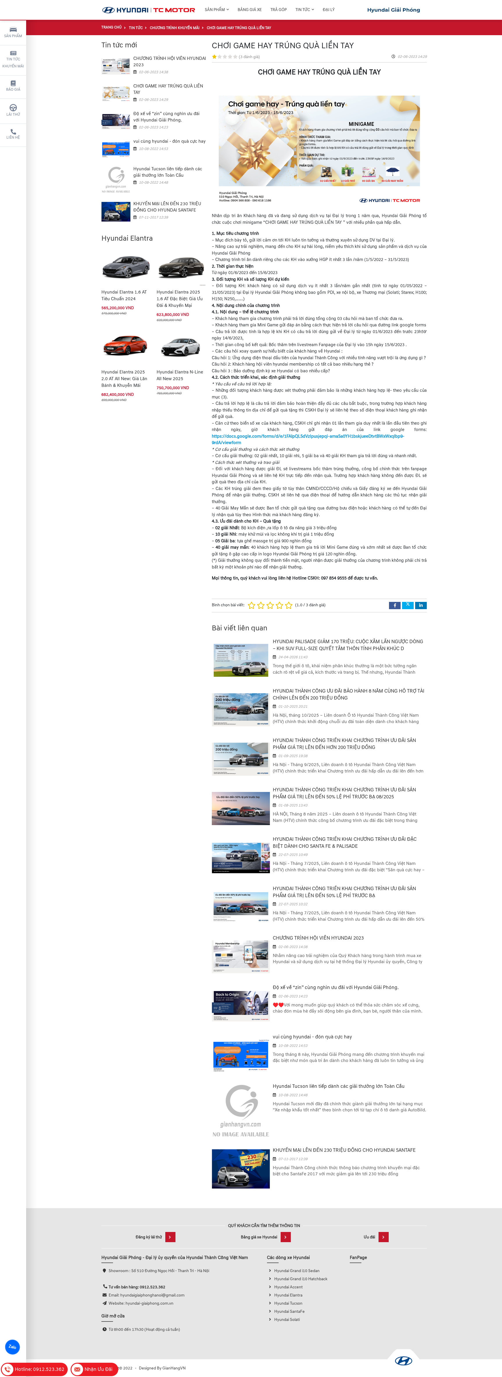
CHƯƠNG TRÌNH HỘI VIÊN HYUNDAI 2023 (318, 938)
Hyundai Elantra (288, 1295)
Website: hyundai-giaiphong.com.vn (141, 1303)
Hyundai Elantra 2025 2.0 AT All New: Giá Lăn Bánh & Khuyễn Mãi (124, 378)
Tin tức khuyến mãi (13, 63)
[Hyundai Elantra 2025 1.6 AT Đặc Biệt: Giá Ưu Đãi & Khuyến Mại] (181, 267)
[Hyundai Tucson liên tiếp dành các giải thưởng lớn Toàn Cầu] (115, 180)
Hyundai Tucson (288, 1303)
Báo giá (13, 89)
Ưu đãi (369, 1237)
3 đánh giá (249, 56)
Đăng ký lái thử (149, 1237)
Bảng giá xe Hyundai (259, 1237)
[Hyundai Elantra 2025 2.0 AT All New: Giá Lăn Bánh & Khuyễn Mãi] (126, 347)
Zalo (12, 1346)
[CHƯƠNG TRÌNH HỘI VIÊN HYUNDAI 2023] (115, 66)
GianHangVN (174, 1368)
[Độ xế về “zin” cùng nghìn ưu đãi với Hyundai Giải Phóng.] (115, 121)
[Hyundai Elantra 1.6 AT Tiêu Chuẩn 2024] (126, 267)
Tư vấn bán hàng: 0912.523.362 (137, 1287)
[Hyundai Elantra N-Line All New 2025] (181, 347)
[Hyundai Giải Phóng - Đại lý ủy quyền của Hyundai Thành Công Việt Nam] (148, 10)
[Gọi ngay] (394, 10)
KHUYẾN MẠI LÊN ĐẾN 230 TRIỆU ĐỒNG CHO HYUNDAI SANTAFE (344, 1150)
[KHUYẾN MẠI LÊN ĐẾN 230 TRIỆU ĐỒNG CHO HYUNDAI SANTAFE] (115, 211)
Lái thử (13, 114)
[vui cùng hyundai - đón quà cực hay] (115, 148)
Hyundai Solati (287, 1319)
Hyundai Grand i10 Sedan (297, 1270)
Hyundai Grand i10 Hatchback (300, 1278)
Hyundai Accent (288, 1287)
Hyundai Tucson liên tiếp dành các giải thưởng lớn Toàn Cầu (339, 1086)
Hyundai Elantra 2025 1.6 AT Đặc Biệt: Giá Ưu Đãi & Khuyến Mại (180, 298)
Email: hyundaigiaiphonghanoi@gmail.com (146, 1295)
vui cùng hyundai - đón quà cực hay (169, 141)
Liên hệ (13, 137)
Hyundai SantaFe (289, 1311)
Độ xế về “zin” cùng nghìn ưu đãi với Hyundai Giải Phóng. (336, 987)
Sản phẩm (13, 36)
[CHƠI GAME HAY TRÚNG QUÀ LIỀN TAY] (115, 93)
